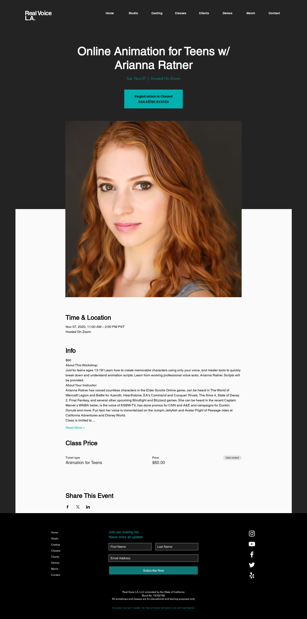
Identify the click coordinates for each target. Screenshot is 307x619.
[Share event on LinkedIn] (88, 507)
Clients (55, 556)
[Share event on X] (78, 507)
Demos (55, 562)
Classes (55, 550)
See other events (153, 101)
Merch (54, 568)
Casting (55, 544)
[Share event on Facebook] (68, 507)
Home (54, 532)
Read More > (75, 428)
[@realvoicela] (252, 534)
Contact (55, 574)
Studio (54, 538)
